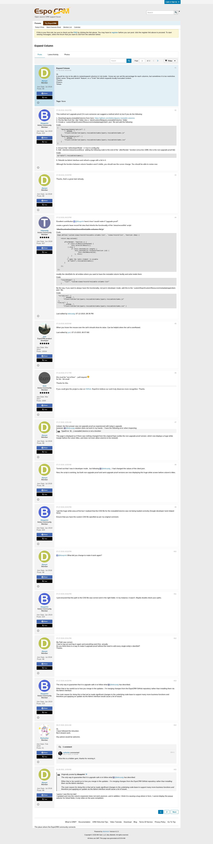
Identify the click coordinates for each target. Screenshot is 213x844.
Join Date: (41, 87)
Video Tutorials (116, 822)
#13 (175, 681)
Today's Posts (39, 27)
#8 (175, 465)
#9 (175, 507)
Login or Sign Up (171, 2)
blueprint (80, 221)
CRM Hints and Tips (100, 822)
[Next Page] (157, 61)
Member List (67, 27)
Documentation (84, 822)
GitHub (88, 389)
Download (128, 822)
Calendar (77, 27)
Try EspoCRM (50, 23)
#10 (175, 551)
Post (45, 97)
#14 (175, 725)
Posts (40, 54)
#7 (175, 422)
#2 (175, 110)
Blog (135, 822)
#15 (175, 769)
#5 (175, 323)
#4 (175, 217)
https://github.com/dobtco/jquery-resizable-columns (115, 118)
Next (174, 812)
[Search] (176, 12)
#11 (175, 594)
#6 (175, 373)
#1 (175, 68)
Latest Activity (53, 54)
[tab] (40, 54)
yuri (69, 332)
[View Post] (86, 774)
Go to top (172, 822)
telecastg (71, 314)
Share (46, 93)
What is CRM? (70, 822)
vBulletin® (106, 831)
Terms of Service (146, 822)
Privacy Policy (160, 822)
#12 (175, 638)
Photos (67, 54)
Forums (38, 23)
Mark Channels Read (54, 27)
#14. (172, 752)
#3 (175, 175)
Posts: (39, 89)
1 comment (67, 747)
